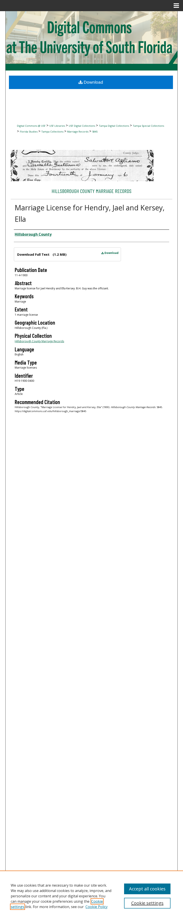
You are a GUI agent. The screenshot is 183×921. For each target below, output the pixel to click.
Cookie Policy (96, 906)
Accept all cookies (147, 889)
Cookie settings (147, 903)
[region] (91, 896)
